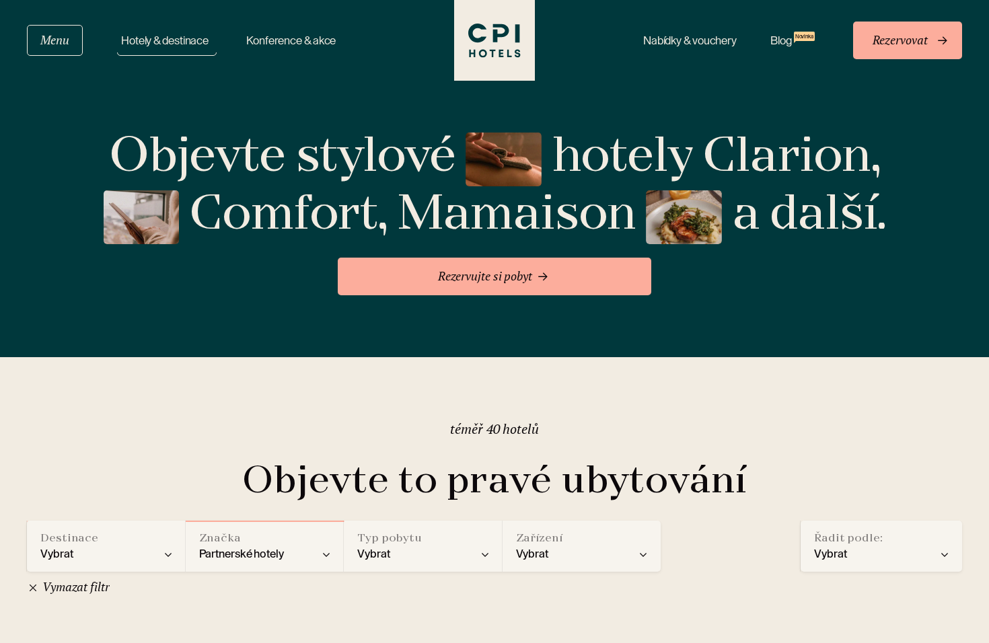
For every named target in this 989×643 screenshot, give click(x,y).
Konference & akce (291, 40)
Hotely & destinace (167, 40)
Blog (791, 40)
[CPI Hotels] (494, 40)
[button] (106, 546)
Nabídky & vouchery (690, 40)
